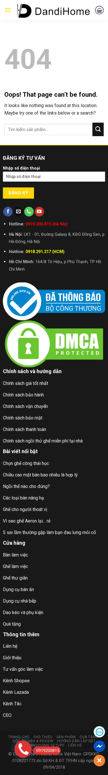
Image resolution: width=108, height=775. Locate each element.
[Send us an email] (18, 211)
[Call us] (29, 211)
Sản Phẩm (66, 737)
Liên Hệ (75, 745)
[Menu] (7, 10)
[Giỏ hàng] (99, 10)
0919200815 (47, 750)
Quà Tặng (88, 737)
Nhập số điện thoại (21, 168)
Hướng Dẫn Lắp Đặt (76, 741)
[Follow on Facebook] (8, 211)
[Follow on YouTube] (39, 211)
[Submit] (98, 129)
